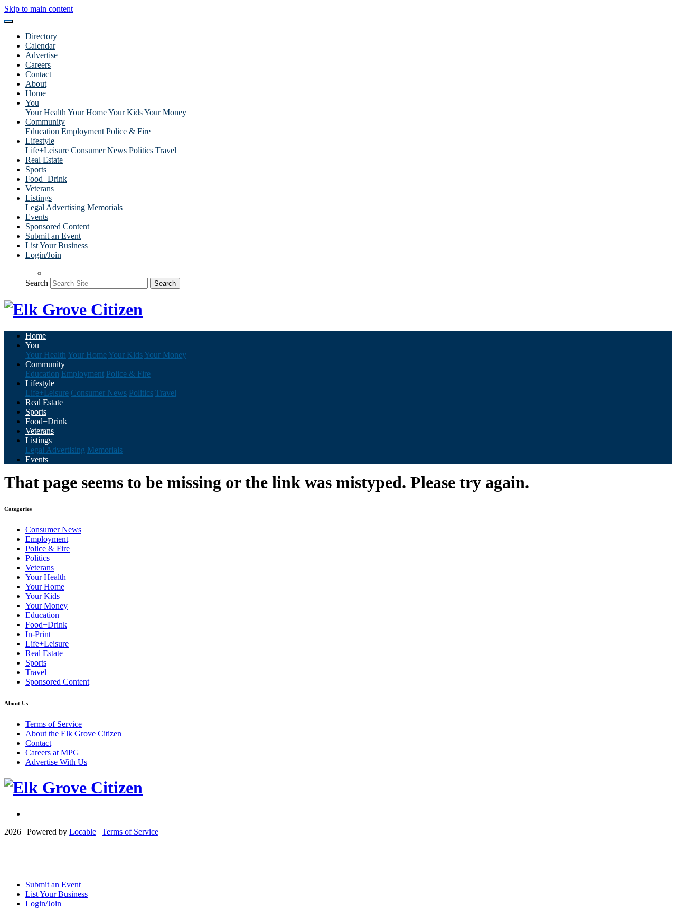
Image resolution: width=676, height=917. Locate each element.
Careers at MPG (52, 752)
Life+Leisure (47, 150)
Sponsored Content (57, 226)
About (35, 83)
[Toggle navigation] (8, 21)
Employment (82, 131)
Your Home (87, 112)
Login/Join (43, 254)
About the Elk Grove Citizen (73, 733)
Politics (141, 150)
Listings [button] (38, 197)
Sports (35, 169)
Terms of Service (53, 723)
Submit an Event (53, 235)
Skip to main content (38, 8)
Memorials (105, 207)
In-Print (38, 634)
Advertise (41, 55)
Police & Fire (128, 131)
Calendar (40, 45)
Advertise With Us (56, 761)
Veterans (39, 188)
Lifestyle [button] (39, 140)
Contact (38, 74)
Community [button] (45, 121)
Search (36, 282)
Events (36, 216)
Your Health (45, 112)
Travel (165, 150)
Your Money (165, 112)
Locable (82, 831)
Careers (38, 64)
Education (42, 131)
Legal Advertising (55, 207)
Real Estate (44, 159)
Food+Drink (46, 178)
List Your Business (56, 245)
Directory (41, 36)
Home (35, 93)
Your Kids (125, 112)
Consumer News (99, 150)
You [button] (32, 102)
